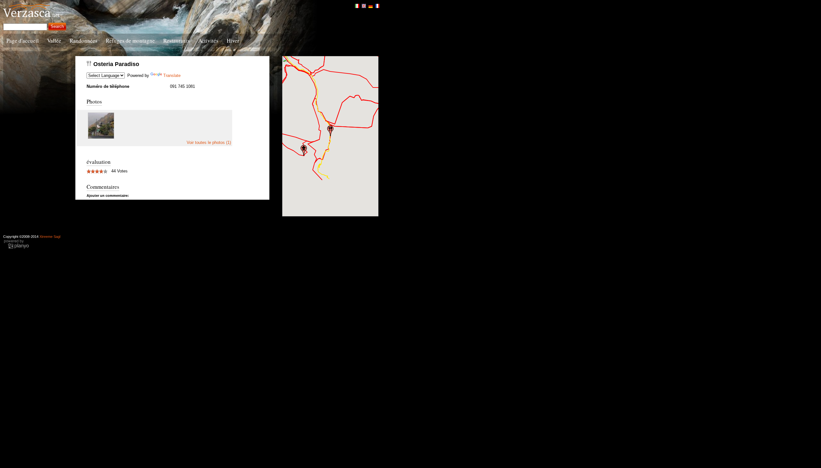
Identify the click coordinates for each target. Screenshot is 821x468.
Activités (208, 40)
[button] (330, 130)
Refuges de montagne (130, 40)
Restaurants (176, 40)
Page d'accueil (22, 40)
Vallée (54, 40)
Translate (172, 75)
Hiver (233, 40)
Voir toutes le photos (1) (209, 142)
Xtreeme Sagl (49, 236)
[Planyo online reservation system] (16, 248)
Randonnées (83, 40)
